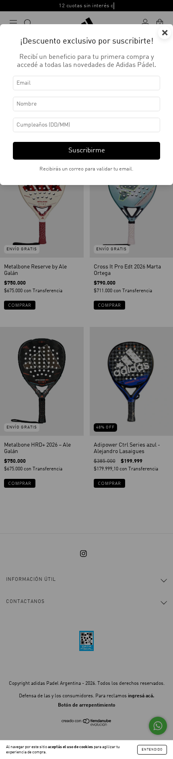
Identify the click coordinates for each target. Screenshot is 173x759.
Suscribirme (86, 150)
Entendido (152, 749)
